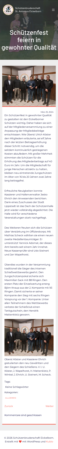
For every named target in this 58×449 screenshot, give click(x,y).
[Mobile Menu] (53, 10)
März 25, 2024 (47, 112)
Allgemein (10, 398)
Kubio (49, 441)
